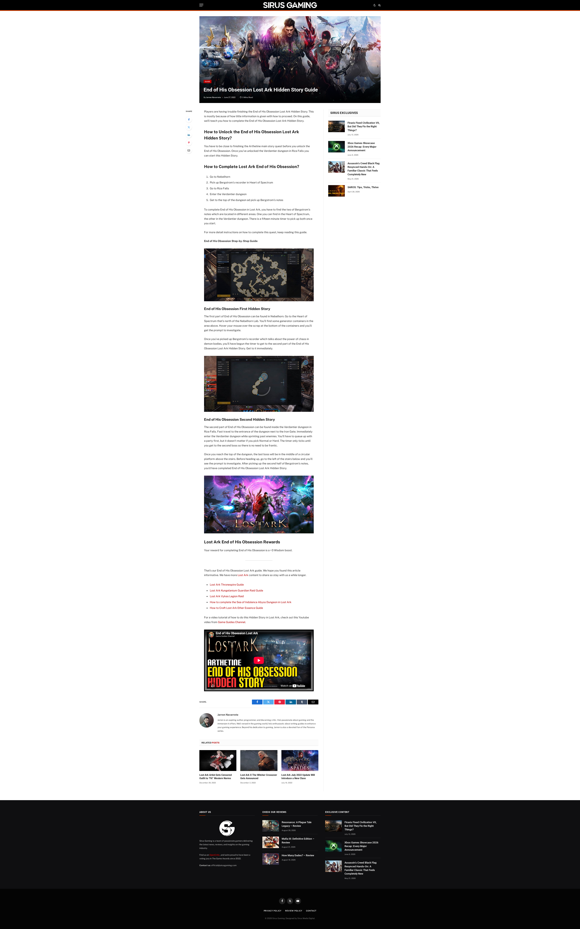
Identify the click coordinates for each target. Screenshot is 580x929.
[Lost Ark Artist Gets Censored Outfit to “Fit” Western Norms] (217, 760)
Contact (311, 911)
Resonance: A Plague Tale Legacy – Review (296, 824)
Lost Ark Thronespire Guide (227, 584)
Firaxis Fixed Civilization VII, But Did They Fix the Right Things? (364, 126)
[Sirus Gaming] (290, 5)
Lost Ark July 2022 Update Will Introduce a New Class (298, 777)
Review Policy (293, 911)
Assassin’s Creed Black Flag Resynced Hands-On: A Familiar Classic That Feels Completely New (364, 169)
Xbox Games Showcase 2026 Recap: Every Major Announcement (362, 147)
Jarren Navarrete (213, 97)
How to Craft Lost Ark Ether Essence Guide (236, 607)
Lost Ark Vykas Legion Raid (227, 596)
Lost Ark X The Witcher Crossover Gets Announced (258, 777)
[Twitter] (189, 127)
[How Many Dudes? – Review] (270, 859)
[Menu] (201, 5)
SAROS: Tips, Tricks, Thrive (363, 187)
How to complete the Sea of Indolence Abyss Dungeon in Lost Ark (250, 602)
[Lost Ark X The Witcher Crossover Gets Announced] (258, 760)
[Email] (189, 150)
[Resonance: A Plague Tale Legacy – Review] (270, 826)
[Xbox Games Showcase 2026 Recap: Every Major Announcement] (336, 146)
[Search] (379, 5)
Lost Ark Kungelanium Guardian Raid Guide (236, 590)
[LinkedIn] (189, 135)
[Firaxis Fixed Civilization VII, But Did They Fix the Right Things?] (336, 126)
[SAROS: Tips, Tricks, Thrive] (336, 191)
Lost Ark (243, 575)
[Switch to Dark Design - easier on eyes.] (374, 5)
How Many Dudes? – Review (298, 855)
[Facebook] (189, 119)
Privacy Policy (273, 911)
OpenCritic (214, 855)
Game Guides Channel (231, 622)
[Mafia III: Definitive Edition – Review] (270, 842)
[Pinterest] (189, 143)
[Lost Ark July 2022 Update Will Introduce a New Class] (299, 760)
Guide (207, 81)
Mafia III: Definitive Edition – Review (298, 840)
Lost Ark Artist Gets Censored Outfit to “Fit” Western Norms (215, 777)
